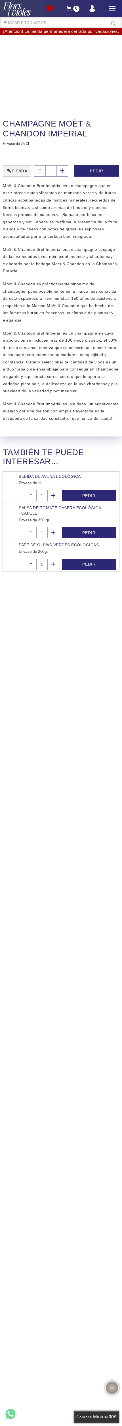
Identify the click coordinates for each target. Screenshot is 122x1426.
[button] (73, 9)
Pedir (96, 171)
